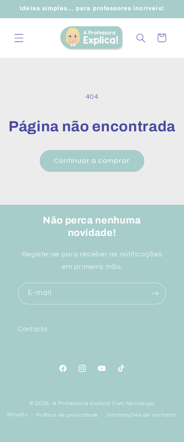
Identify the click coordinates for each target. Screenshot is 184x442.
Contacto (32, 329)
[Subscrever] (155, 293)
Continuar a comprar (92, 160)
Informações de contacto (142, 415)
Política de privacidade (67, 415)
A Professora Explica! (82, 403)
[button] (18, 38)
